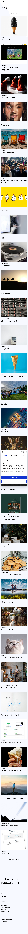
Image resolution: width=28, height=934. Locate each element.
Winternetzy (3, 923)
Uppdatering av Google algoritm (12, 798)
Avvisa (14, 481)
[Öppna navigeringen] (26, 1)
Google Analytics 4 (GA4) (10, 715)
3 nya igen (4, 404)
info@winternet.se (5, 911)
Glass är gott (5, 40)
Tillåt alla (14, 477)
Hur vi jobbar (4, 896)
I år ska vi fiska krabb (8, 602)
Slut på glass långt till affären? (12, 376)
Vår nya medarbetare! (9, 321)
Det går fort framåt (8, 349)
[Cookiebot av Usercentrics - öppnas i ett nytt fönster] (21, 452)
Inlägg (2, 899)
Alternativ (14, 13)
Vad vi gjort (4, 893)
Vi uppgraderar (6, 266)
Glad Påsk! (5, 210)
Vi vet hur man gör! (8, 153)
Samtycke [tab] (5, 455)
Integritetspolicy (4, 921)
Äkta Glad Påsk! (7, 630)
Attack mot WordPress (9, 826)
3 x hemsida (5, 432)
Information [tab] (14, 455)
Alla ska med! (6, 125)
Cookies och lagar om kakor (11, 575)
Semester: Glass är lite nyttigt (12, 770)
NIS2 (3, 238)
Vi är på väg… (6, 293)
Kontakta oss (12, 888)
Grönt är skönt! (6, 853)
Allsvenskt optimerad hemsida (12, 743)
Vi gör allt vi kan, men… (9, 489)
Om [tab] (23, 455)
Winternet (3, 901)
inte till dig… (5, 547)
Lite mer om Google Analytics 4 (12, 658)
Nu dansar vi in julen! (8, 97)
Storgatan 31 (4, 905)
